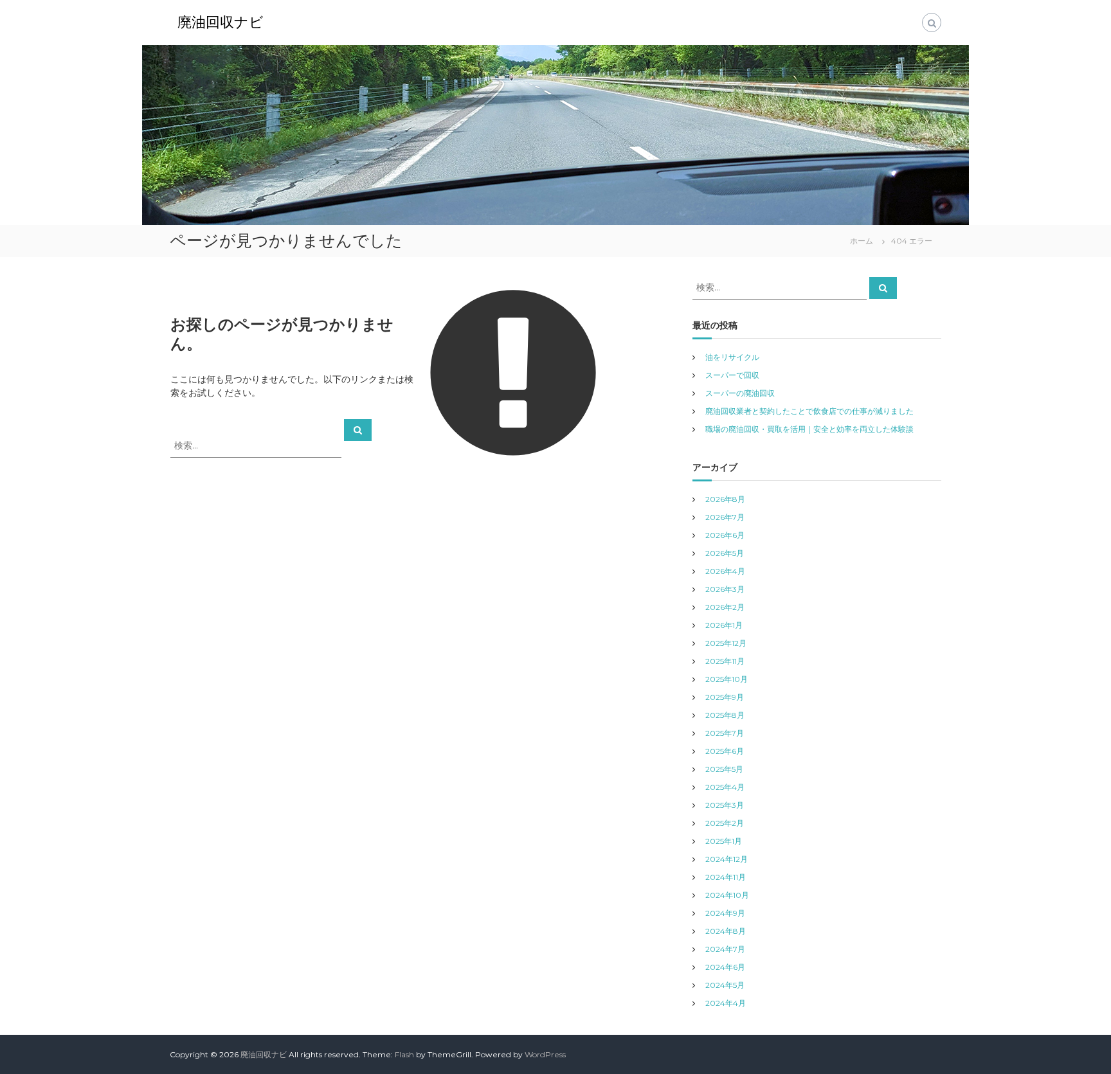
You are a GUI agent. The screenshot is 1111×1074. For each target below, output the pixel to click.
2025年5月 (724, 769)
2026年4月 (725, 571)
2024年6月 (725, 967)
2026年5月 (724, 553)
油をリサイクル (732, 357)
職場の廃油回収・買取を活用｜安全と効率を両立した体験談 (809, 429)
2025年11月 (725, 661)
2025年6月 (724, 751)
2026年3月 (725, 589)
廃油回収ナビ (220, 22)
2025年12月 (725, 643)
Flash (404, 1054)
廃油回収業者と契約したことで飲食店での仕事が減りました (809, 411)
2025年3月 (724, 805)
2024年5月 (725, 985)
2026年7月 (725, 517)
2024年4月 (725, 1003)
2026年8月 (725, 499)
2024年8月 (725, 931)
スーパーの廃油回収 (740, 393)
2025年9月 (724, 697)
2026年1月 (724, 625)
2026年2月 (725, 607)
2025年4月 (725, 787)
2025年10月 (726, 679)
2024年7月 (725, 949)
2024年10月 (727, 895)
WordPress (545, 1054)
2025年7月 (724, 733)
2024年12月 (726, 859)
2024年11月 (725, 877)
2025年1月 (723, 841)
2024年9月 (725, 913)
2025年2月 (724, 823)
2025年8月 (725, 715)
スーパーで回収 (732, 375)
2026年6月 (725, 535)
